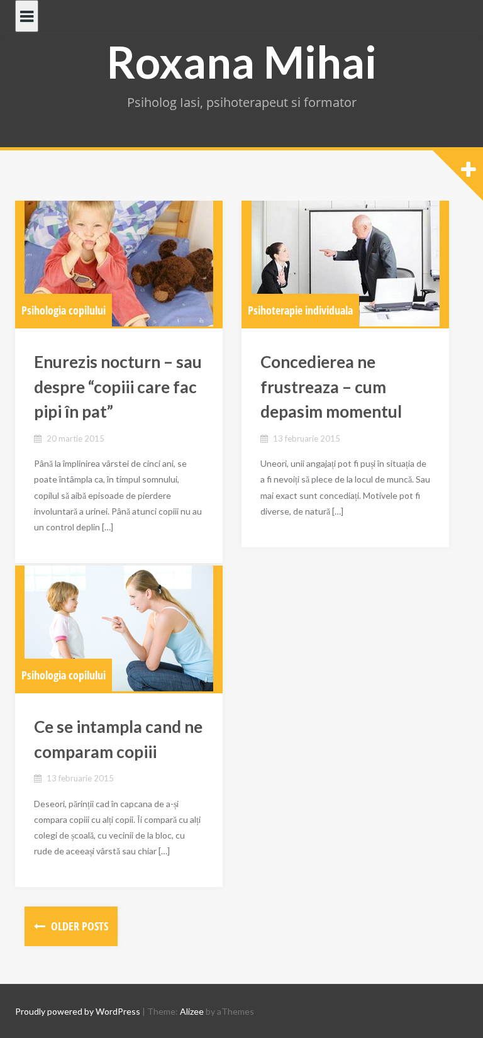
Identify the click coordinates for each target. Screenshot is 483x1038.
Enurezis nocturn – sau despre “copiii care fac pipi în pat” (118, 386)
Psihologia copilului (63, 310)
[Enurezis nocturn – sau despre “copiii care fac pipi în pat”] (119, 263)
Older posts (78, 926)
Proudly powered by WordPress (77, 1011)
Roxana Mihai (242, 61)
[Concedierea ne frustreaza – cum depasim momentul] (345, 263)
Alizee (192, 1011)
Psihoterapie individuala (300, 310)
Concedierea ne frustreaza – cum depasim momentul (331, 386)
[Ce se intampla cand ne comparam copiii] (119, 628)
